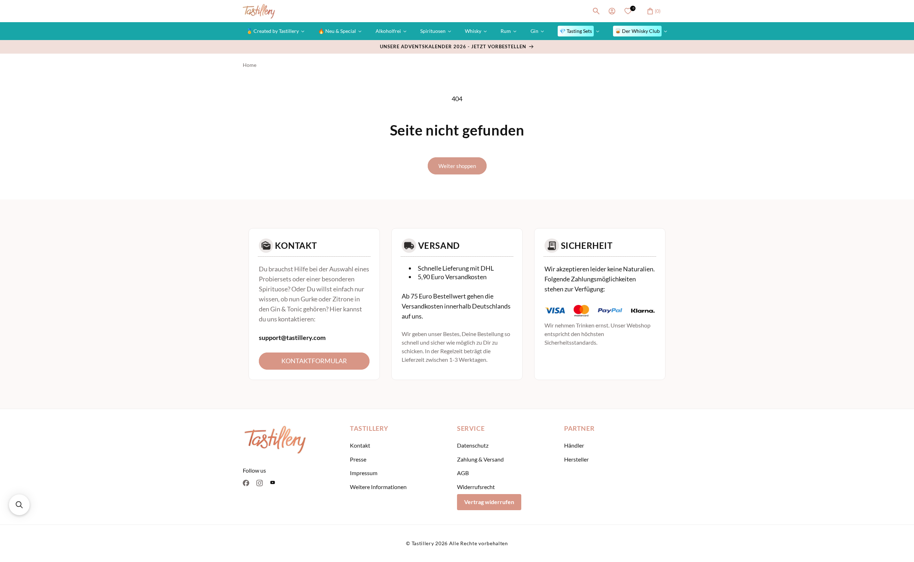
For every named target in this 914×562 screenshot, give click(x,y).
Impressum (363, 473)
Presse (358, 459)
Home (249, 65)
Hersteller (576, 459)
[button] (596, 11)
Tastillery (423, 543)
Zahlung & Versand (480, 459)
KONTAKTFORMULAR (314, 361)
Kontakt (360, 445)
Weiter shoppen (457, 166)
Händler (574, 445)
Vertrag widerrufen (489, 501)
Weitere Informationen (378, 487)
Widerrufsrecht (476, 487)
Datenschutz (472, 445)
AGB (463, 473)
